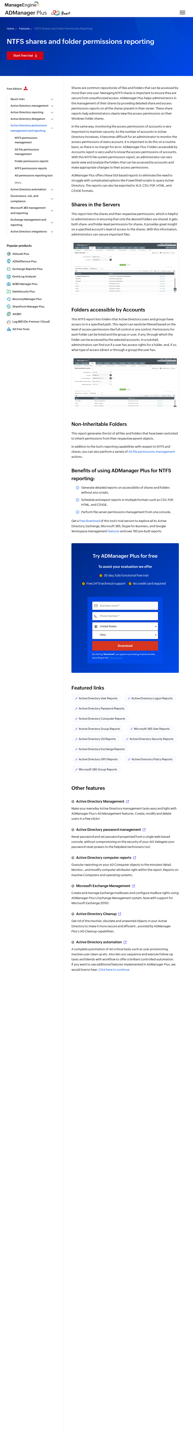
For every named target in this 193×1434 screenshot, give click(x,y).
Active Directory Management (100, 801)
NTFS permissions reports (31, 168)
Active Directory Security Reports (151, 739)
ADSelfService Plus (24, 261)
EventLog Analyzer (24, 276)
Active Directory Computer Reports (102, 718)
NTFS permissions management (26, 140)
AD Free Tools (21, 329)
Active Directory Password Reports (101, 708)
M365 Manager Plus (25, 284)
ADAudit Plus (20, 253)
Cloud (45, 321)
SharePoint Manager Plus (28, 306)
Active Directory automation (99, 942)
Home (10, 28)
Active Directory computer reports (103, 858)
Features (24, 28)
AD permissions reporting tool (34, 175)
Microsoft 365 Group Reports (98, 769)
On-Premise (31, 321)
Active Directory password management (108, 830)
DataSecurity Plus (23, 291)
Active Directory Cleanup (96, 914)
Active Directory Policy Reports (152, 759)
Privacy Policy (115, 658)
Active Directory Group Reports (99, 728)
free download (89, 521)
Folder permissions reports (31, 161)
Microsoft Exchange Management (103, 886)
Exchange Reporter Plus (27, 268)
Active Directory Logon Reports (152, 698)
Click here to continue (114, 969)
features (113, 531)
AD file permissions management (27, 152)
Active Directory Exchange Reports (102, 749)
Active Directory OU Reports (97, 739)
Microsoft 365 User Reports (152, 728)
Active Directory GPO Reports (98, 759)
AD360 (16, 314)
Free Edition (14, 88)
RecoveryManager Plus (27, 299)
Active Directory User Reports (98, 698)
